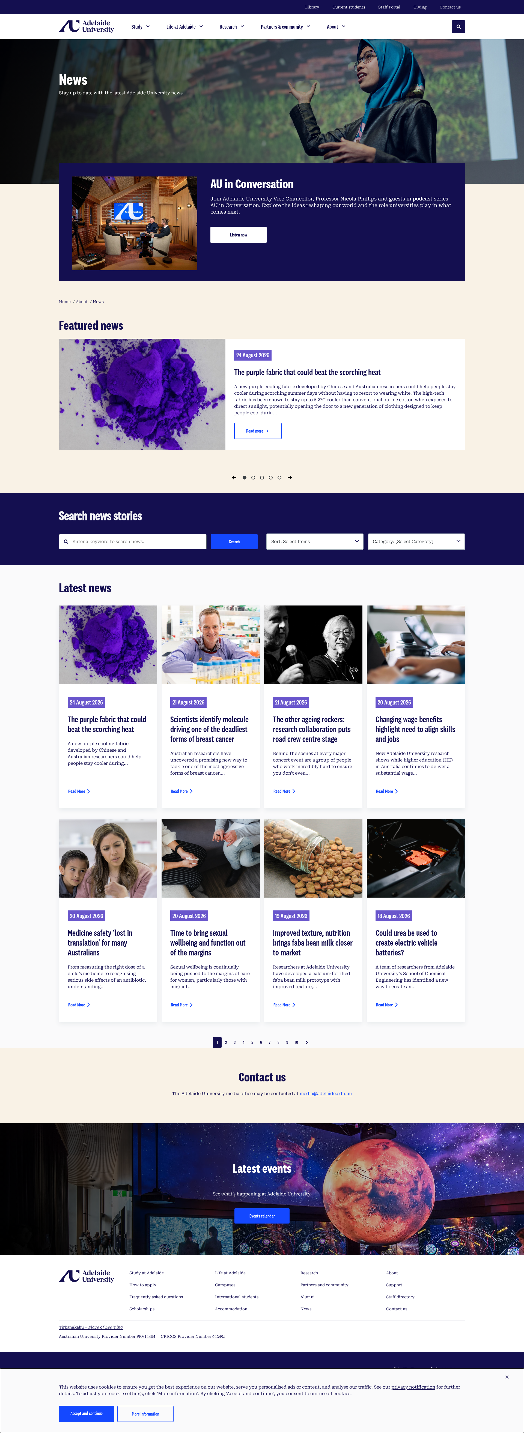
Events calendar (262, 1216)
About (392, 1273)
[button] (507, 1377)
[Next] (290, 477)
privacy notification (413, 1387)
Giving (420, 7)
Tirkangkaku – (91, 1327)
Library (312, 7)
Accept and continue (86, 1413)
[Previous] (234, 477)
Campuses (225, 1285)
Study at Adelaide (146, 1273)
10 (296, 1042)
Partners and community (324, 1285)
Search (234, 541)
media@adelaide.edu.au (326, 1093)
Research (309, 1273)
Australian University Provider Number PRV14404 (107, 1336)
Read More (76, 791)
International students (236, 1297)
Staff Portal (389, 7)
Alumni (307, 1297)
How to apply (142, 1285)
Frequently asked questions (156, 1297)
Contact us (450, 7)
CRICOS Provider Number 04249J (193, 1336)
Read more (254, 431)
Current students (348, 7)
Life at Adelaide (230, 1273)
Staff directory (400, 1297)
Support (394, 1285)
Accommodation (231, 1309)
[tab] (244, 477)
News (305, 1309)
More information (145, 1414)
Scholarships (141, 1309)
